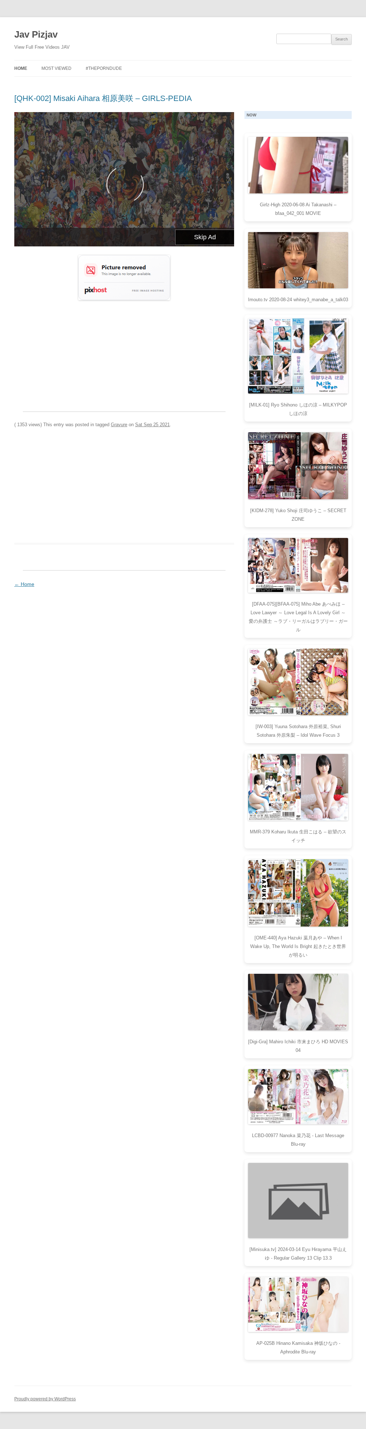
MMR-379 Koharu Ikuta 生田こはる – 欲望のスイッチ (298, 836)
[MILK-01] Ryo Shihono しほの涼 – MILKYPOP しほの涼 (298, 409)
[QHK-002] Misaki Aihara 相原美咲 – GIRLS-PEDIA (103, 98)
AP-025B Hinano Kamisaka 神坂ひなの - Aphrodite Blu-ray (298, 1348)
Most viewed (56, 68)
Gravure (119, 424)
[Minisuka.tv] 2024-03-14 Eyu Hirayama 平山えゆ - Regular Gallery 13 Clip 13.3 (298, 1254)
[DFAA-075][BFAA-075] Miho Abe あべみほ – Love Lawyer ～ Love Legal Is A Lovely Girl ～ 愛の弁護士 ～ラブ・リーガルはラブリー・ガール (298, 616)
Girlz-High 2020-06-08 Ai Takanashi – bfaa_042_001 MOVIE (298, 209)
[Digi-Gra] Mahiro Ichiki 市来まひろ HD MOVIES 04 (298, 1046)
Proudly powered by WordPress (45, 1398)
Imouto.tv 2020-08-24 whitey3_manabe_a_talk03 (298, 299)
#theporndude (104, 68)
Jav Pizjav (36, 34)
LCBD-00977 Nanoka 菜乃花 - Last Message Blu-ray (298, 1140)
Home (20, 68)
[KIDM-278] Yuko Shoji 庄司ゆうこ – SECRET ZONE (298, 515)
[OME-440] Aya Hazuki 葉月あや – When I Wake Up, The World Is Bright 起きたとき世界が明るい (298, 946)
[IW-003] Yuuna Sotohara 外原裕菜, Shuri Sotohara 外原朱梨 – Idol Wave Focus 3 (298, 731)
